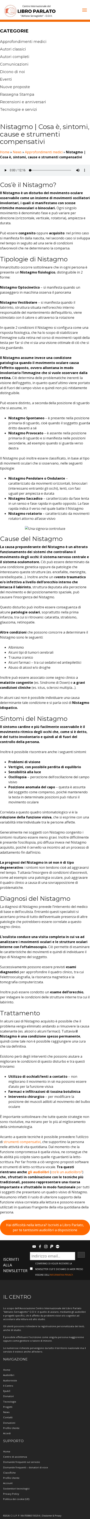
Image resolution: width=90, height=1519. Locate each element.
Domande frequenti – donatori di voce (25, 1467)
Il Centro (8, 1385)
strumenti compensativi (22, 1142)
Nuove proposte (15, 87)
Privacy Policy (11, 1493)
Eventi (6, 79)
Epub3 (6, 1391)
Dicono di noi (12, 72)
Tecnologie (9, 1401)
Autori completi (14, 56)
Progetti (7, 1406)
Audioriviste (10, 1380)
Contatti (8, 1417)
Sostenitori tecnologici (16, 1488)
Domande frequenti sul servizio (21, 1462)
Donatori (8, 1396)
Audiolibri (8, 1375)
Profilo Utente (11, 1428)
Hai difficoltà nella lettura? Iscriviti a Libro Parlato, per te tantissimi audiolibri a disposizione (45, 1227)
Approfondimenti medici (23, 41)
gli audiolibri (38, 1172)
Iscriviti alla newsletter (15, 1265)
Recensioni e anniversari (23, 102)
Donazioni (9, 1422)
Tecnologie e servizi (18, 109)
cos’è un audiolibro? (66, 1172)
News (17, 152)
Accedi (7, 1433)
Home (4, 152)
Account (8, 1483)
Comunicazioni (14, 64)
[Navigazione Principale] (84, 10)
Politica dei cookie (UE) (16, 1499)
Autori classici (13, 49)
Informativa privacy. (61, 1274)
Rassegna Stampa (17, 94)
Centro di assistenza (15, 1456)
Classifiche (9, 1472)
